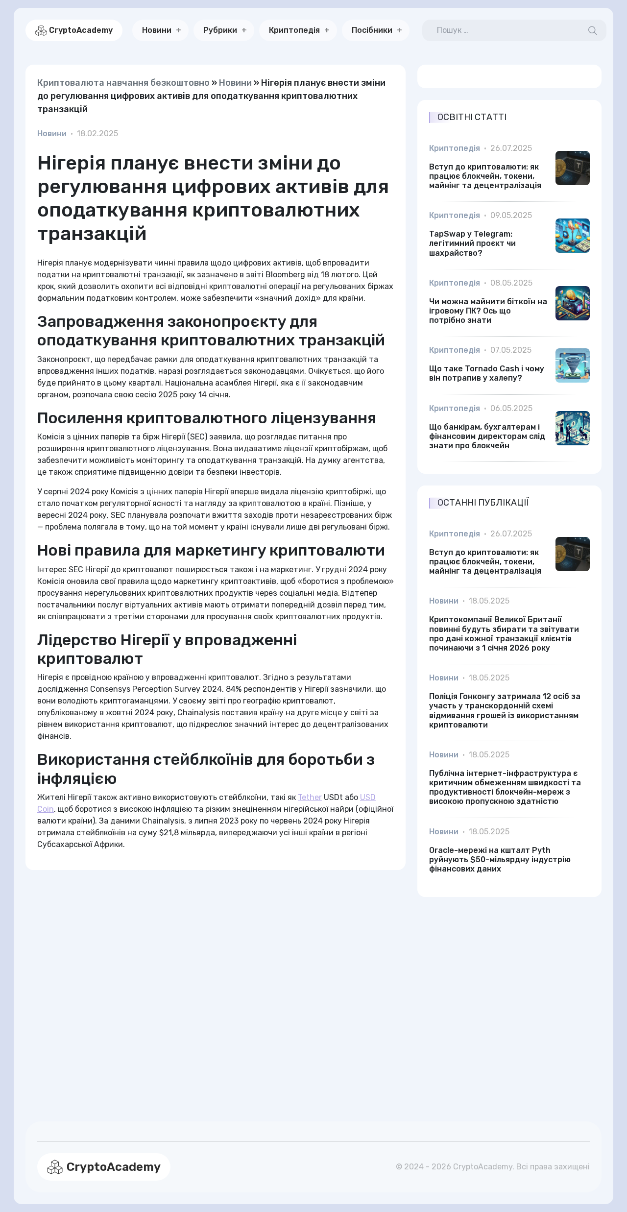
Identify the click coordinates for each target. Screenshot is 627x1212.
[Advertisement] (215, 984)
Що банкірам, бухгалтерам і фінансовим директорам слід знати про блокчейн (487, 436)
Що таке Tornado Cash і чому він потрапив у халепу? (486, 373)
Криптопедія (294, 30)
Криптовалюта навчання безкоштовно (123, 82)
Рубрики (220, 30)
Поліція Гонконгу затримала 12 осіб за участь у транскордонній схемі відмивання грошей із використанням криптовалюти (504, 710)
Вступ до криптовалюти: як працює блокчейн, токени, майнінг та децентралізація (485, 176)
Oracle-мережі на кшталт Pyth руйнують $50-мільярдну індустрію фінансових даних (500, 859)
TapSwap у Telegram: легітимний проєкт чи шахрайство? (472, 243)
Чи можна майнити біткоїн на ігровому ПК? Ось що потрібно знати (488, 311)
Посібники (372, 30)
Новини (156, 30)
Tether (310, 797)
